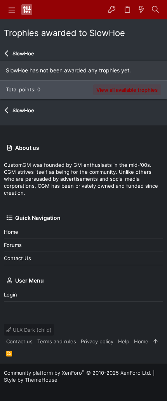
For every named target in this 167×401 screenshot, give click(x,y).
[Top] (155, 341)
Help (123, 341)
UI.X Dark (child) (31, 330)
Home (11, 232)
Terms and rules (56, 341)
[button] (11, 10)
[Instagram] (19, 389)
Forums (13, 245)
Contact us (17, 258)
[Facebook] (7, 389)
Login (10, 294)
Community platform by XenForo (77, 373)
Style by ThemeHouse (30, 380)
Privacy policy (97, 341)
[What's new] (141, 9)
